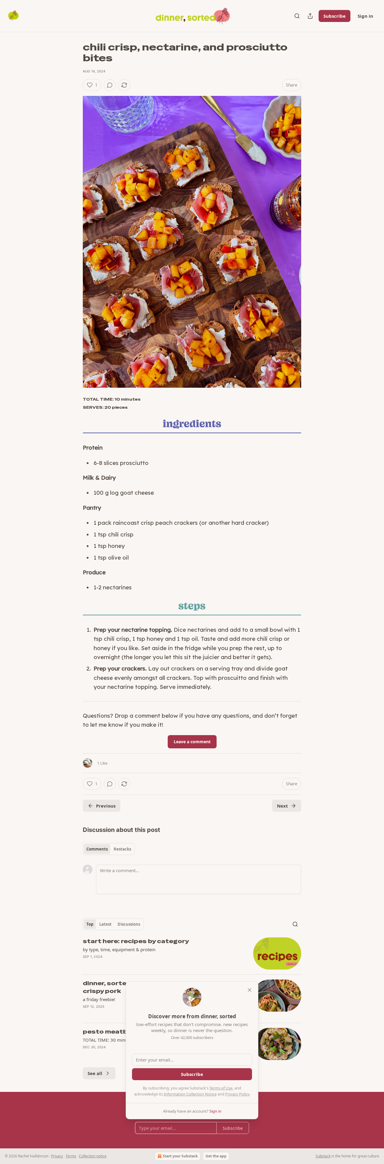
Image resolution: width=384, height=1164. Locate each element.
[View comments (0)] (110, 85)
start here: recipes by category (136, 941)
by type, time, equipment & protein (119, 949)
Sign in (365, 16)
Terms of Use (220, 1088)
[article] (192, 953)
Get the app (216, 1156)
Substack (323, 1156)
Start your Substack (180, 1156)
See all (95, 1073)
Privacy (57, 1156)
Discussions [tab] (129, 924)
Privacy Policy (237, 1094)
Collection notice (92, 1156)
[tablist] (109, 849)
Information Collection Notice (190, 1094)
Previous (106, 806)
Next (282, 806)
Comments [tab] (97, 849)
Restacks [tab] (122, 849)
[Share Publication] (310, 16)
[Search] (297, 16)
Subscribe (334, 16)
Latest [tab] (105, 924)
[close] (249, 990)
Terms (71, 1156)
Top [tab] (89, 924)
